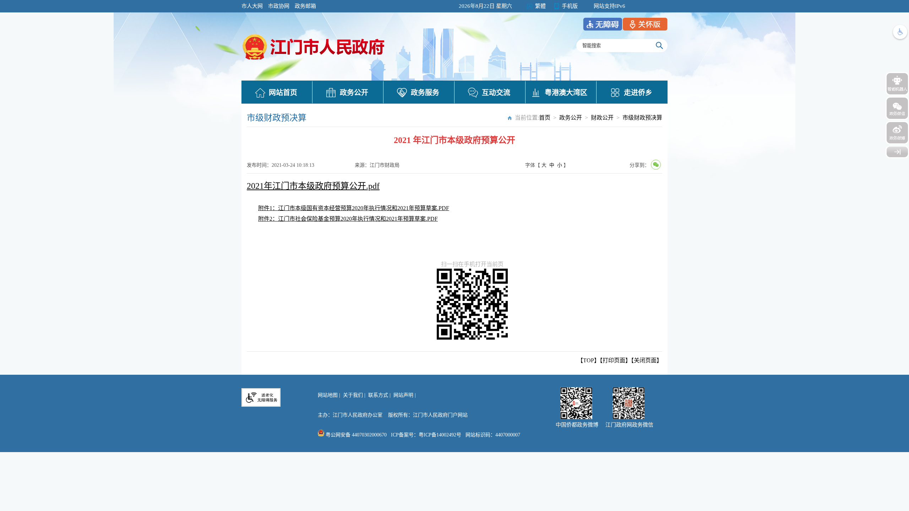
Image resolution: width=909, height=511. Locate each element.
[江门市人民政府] (897, 151)
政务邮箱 (305, 6)
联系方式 (378, 395)
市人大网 (252, 6)
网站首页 (283, 93)
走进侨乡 (638, 93)
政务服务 (425, 93)
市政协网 (278, 6)
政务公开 (354, 93)
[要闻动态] (314, 61)
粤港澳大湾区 (566, 93)
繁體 (540, 6)
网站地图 (328, 395)
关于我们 (353, 395)
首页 (544, 118)
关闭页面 (645, 360)
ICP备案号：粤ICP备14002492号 (426, 435)
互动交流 (496, 93)
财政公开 (602, 118)
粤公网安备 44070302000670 (355, 435)
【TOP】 (588, 360)
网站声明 (403, 395)
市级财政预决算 (642, 118)
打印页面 (614, 360)
